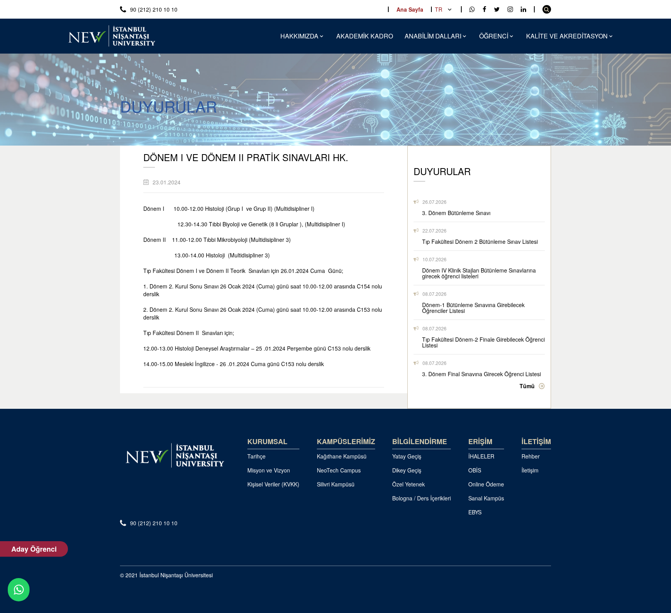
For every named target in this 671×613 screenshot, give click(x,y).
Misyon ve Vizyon (268, 470)
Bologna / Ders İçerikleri (421, 498)
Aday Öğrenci (34, 549)
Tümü (527, 386)
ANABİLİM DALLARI (433, 35)
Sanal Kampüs (486, 498)
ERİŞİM (480, 441)
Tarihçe (256, 456)
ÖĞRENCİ (493, 35)
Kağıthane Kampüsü (342, 456)
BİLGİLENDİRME (419, 441)
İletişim (530, 470)
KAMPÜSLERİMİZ (346, 441)
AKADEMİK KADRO (364, 35)
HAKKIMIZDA (299, 35)
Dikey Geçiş (406, 470)
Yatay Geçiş (406, 456)
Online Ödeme (486, 484)
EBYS (475, 512)
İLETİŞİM (536, 441)
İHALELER (481, 456)
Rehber (531, 456)
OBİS (474, 470)
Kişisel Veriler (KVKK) (273, 484)
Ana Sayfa (409, 9)
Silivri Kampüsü (336, 484)
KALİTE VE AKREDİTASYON (567, 35)
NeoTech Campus (339, 470)
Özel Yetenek (408, 484)
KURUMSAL (267, 441)
